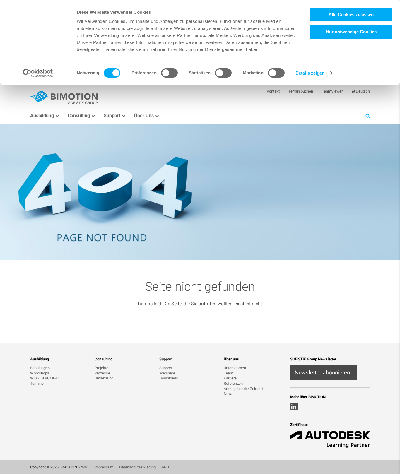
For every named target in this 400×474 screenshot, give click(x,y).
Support (112, 115)
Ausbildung (42, 115)
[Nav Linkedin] (294, 406)
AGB (165, 467)
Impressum (103, 467)
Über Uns (144, 115)
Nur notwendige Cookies (351, 31)
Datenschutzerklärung (137, 467)
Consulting (79, 115)
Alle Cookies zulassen (351, 14)
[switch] (169, 73)
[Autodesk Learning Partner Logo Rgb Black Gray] (330, 441)
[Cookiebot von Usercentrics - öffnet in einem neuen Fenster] (38, 73)
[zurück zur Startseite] (65, 97)
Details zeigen (309, 73)
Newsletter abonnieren (322, 372)
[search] (368, 116)
